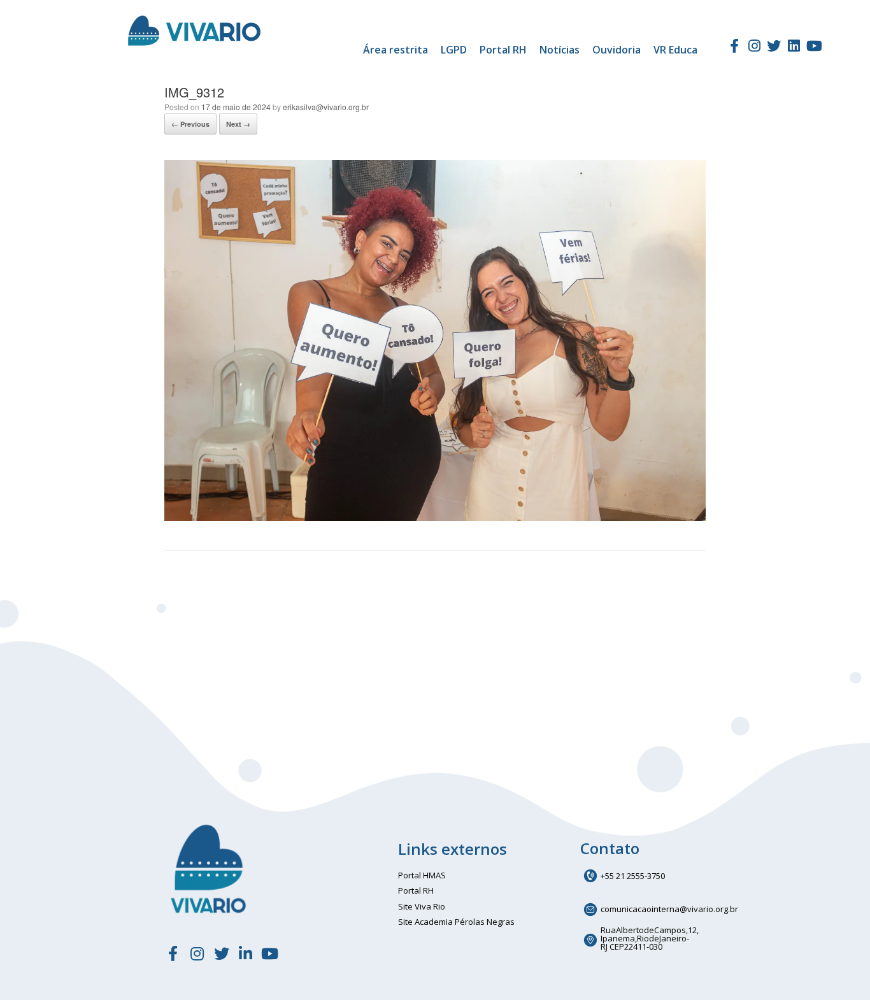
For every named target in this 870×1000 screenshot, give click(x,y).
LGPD (454, 50)
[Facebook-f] (733, 46)
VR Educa (675, 50)
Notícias (559, 50)
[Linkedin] (794, 46)
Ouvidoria (616, 50)
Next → (238, 124)
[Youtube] (814, 46)
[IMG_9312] (435, 517)
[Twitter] (774, 46)
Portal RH (503, 50)
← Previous (190, 124)
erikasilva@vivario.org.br (326, 106)
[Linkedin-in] (246, 953)
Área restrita (395, 50)
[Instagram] (754, 46)
